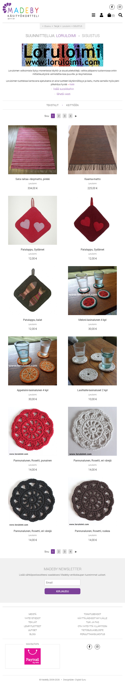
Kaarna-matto (92, 179)
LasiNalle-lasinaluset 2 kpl (92, 390)
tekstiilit (52, 105)
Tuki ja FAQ (92, 622)
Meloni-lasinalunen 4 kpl (92, 319)
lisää (71, 84)
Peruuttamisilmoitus (92, 634)
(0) (113, 15)
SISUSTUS (77, 26)
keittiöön (72, 105)
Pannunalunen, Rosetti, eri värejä (92, 460)
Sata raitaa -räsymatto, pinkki (32, 179)
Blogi (32, 634)
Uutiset (32, 630)
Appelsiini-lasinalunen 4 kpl (32, 390)
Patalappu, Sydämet (32, 249)
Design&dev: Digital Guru (74, 679)
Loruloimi (66, 35)
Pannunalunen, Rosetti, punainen (33, 460)
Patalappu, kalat (32, 319)
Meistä (32, 614)
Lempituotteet (32, 626)
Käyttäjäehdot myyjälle (92, 618)
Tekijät (32, 622)
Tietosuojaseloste (92, 630)
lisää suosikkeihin (63, 89)
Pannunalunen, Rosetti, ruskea (92, 531)
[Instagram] (119, 7)
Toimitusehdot (92, 614)
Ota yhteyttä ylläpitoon (92, 626)
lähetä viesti (63, 94)
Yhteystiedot (33, 618)
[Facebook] (112, 7)
